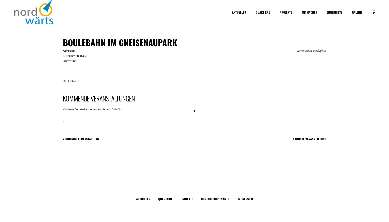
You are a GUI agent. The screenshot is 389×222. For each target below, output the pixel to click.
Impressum (245, 199)
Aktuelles (143, 199)
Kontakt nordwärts (215, 199)
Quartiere (165, 199)
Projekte (187, 199)
